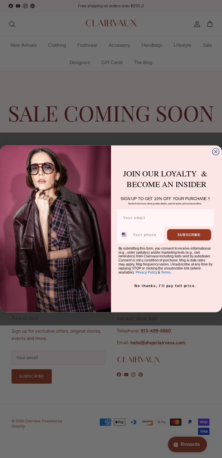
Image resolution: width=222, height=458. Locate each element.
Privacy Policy (146, 272)
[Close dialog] (215, 151)
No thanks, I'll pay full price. (165, 286)
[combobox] (124, 234)
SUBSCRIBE (189, 235)
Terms (165, 272)
